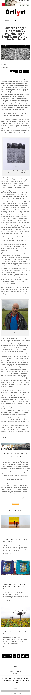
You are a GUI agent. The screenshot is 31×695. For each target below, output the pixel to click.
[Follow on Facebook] (10, 656)
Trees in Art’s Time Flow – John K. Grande (15, 632)
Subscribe (6, 20)
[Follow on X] (14, 656)
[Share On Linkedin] (24, 71)
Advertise (15, 670)
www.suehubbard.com (7, 433)
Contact (15, 668)
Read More (4, 437)
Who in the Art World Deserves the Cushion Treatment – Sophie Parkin (14, 586)
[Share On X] (20, 71)
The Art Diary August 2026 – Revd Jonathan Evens (15, 540)
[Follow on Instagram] (23, 656)
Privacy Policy (15, 673)
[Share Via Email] (27, 71)
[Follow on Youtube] (18, 656)
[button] (27, 20)
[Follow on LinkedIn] (27, 656)
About (15, 666)
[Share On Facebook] (17, 71)
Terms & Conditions (15, 671)
